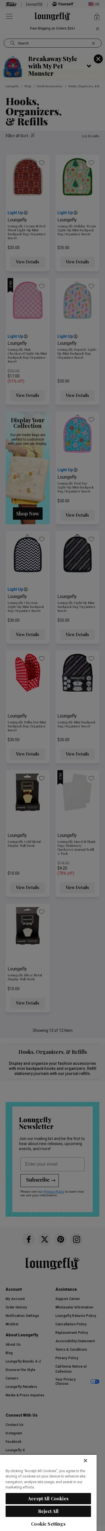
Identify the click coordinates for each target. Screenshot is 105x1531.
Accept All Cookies (48, 1498)
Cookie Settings (48, 1524)
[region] (48, 1492)
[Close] (85, 1460)
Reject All (48, 1511)
